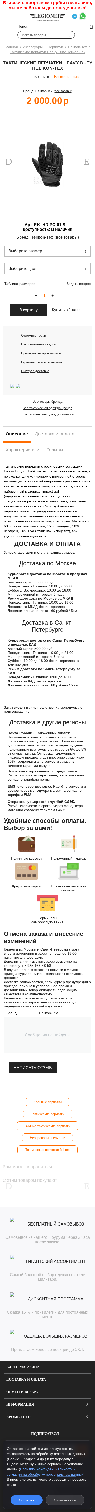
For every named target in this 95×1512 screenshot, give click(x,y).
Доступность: (36, 229)
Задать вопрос (79, 284)
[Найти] (69, 35)
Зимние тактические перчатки (47, 1126)
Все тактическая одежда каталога (47, 414)
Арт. (29, 225)
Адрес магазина (23, 1367)
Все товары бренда (47, 402)
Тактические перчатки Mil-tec (47, 1150)
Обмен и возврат (23, 1392)
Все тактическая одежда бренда (47, 408)
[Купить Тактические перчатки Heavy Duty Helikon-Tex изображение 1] (47, 164)
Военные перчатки (47, 1102)
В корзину (28, 310)
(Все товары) (63, 91)
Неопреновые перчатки (47, 1138)
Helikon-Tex (43, 91)
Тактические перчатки (47, 1114)
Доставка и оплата (26, 1379)
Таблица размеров (19, 284)
